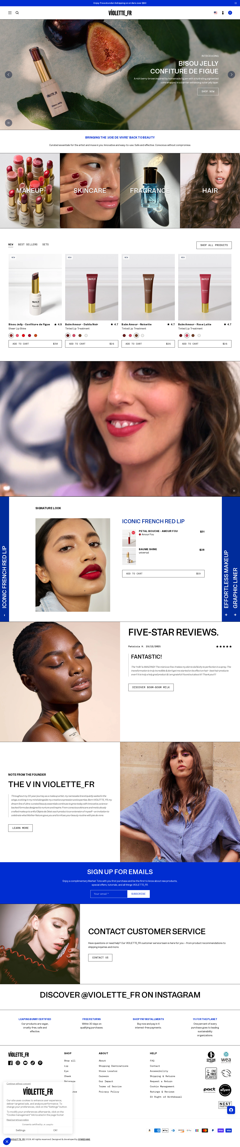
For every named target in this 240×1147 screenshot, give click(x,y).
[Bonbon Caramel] (35, 335)
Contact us (100, 957)
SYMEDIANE (84, 1139)
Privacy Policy (109, 1092)
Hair (210, 191)
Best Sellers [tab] (27, 244)
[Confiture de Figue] (11, 335)
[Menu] (10, 12)
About (102, 1060)
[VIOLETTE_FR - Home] (120, 12)
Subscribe (138, 894)
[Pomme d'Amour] (23, 335)
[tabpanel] (120, 301)
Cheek (67, 1076)
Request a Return (161, 1081)
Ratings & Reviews (162, 1092)
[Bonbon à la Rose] (17, 335)
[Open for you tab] (231, 1110)
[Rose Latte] (74, 335)
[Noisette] (80, 335)
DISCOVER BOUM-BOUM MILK (151, 687)
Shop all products (214, 245)
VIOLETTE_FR (18, 1139)
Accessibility (159, 1071)
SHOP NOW (32, 88)
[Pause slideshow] (235, 3)
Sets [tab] (45, 244)
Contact (155, 1066)
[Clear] (86, 335)
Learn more (20, 828)
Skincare (90, 191)
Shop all (70, 1060)
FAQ (152, 1060)
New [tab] (10, 244)
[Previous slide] (8, 74)
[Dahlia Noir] (67, 335)
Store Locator (108, 1071)
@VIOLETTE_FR (110, 995)
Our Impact (106, 1081)
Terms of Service (110, 1086)
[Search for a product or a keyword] (17, 12)
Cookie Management (162, 1086)
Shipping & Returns (162, 1076)
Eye (66, 1071)
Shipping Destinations (113, 1066)
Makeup (30, 191)
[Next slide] (231, 74)
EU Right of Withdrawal (166, 1097)
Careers (104, 1076)
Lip (66, 1066)
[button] (230, 12)
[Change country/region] (215, 12)
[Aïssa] (29, 335)
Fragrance (150, 191)
